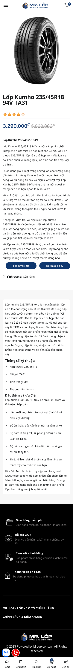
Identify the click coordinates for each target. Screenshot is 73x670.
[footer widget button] (28, 608)
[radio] (5, 114)
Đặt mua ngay (54, 265)
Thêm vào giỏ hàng (21, 266)
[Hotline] (15, 653)
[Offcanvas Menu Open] (6, 5)
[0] (67, 5)
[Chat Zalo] (6, 653)
